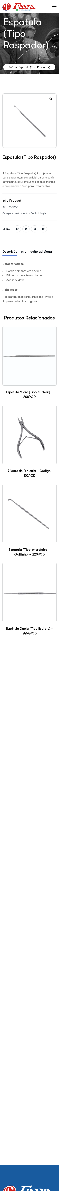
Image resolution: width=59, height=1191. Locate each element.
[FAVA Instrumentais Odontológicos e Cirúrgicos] (19, 7)
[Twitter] (26, 228)
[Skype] (34, 228)
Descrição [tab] (9, 251)
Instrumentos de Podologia (30, 213)
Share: (6, 228)
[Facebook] (17, 228)
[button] (51, 99)
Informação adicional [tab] (36, 251)
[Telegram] (43, 228)
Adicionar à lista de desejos (20, 165)
